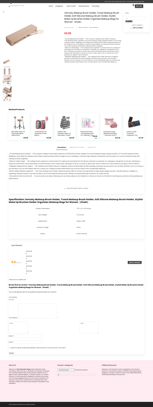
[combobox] (81, 370)
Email (11, 342)
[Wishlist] (128, 6)
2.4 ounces (80, 215)
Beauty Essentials (83, 27)
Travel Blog (95, 6)
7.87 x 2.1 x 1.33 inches (83, 208)
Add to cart (129, 21)
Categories (59, 6)
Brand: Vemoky (81, 234)
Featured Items (83, 6)
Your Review (13, 318)
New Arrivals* (71, 6)
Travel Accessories (93, 27)
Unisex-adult (80, 221)
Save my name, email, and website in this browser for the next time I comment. (38, 348)
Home (51, 6)
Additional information (77, 147)
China (78, 227)
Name (11, 336)
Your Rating (13, 297)
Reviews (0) (92, 147)
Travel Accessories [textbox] (81, 370)
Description (61, 147)
